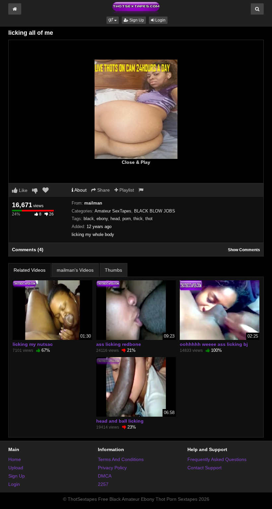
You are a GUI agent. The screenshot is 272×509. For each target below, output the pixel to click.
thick (138, 218)
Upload (15, 467)
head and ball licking (120, 421)
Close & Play (136, 162)
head (115, 218)
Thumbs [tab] (113, 270)
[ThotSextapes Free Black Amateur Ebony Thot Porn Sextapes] (136, 8)
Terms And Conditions (121, 459)
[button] (112, 20)
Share (103, 190)
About (80, 190)
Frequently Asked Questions (216, 459)
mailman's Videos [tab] (75, 270)
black (89, 218)
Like (23, 190)
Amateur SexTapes (113, 210)
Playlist (126, 190)
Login (160, 20)
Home (14, 459)
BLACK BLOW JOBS (154, 210)
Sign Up (136, 20)
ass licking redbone (118, 344)
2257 (103, 484)
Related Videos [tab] (29, 270)
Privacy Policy (112, 467)
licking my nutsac (33, 344)
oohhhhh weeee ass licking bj (214, 344)
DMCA (104, 476)
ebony (102, 218)
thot (149, 218)
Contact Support (204, 467)
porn (126, 218)
